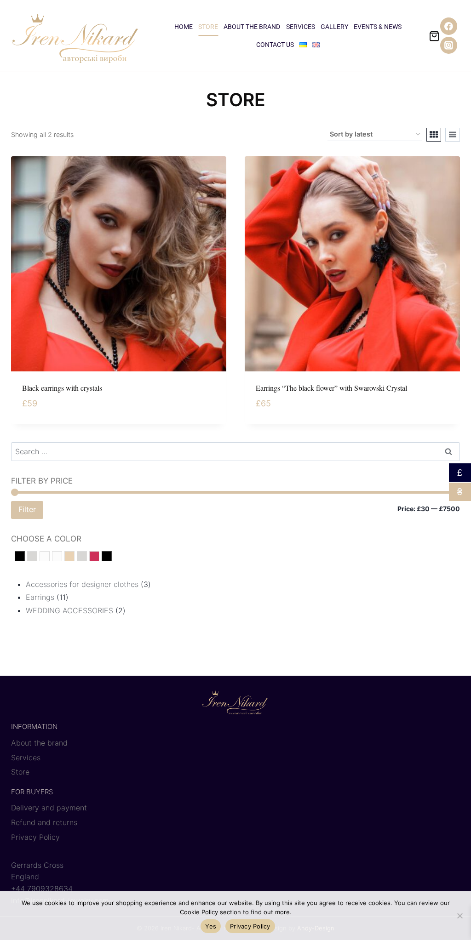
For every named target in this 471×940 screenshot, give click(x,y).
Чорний (111, 557)
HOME (183, 26)
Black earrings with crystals (62, 388)
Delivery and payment (49, 807)
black (24, 557)
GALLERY (334, 26)
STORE (208, 26)
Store (20, 771)
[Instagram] (448, 45)
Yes (210, 926)
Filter (27, 509)
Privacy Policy (35, 837)
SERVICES (300, 26)
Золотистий (74, 557)
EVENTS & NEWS (378, 26)
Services (25, 757)
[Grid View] (433, 135)
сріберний (86, 557)
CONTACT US (275, 44)
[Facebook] (448, 25)
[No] (459, 915)
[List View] (452, 135)
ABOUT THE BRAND (252, 26)
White (49, 557)
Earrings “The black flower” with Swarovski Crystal (331, 388)
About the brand (39, 742)
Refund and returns (44, 822)
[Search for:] (235, 451)
